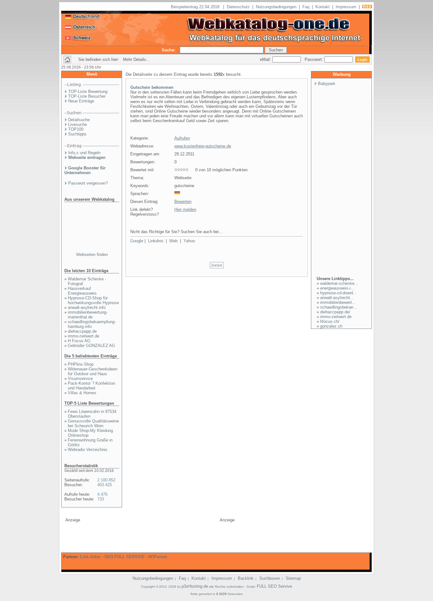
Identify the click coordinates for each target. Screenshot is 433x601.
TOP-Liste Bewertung (87, 91)
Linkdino (155, 240)
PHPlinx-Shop (81, 364)
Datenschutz (238, 6)
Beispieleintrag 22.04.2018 (196, 6)
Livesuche (77, 124)
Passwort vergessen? (88, 183)
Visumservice (80, 378)
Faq (305, 6)
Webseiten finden (92, 254)
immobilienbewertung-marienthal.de (87, 314)
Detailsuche (79, 119)
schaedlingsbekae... (338, 307)
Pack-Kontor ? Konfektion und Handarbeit (91, 385)
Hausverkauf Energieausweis (82, 291)
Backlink (246, 578)
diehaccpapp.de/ (335, 312)
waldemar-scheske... (339, 283)
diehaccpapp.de (82, 331)
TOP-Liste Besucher (87, 96)
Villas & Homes (82, 392)
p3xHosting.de (195, 586)
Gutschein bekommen (151, 87)
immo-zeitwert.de (83, 336)
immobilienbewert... (338, 302)
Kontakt (322, 6)
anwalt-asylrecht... (337, 297)
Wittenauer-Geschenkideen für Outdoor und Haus (92, 371)
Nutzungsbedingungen (276, 6)
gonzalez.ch (331, 326)
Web (173, 240)
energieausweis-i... (337, 288)
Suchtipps (77, 134)
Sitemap (293, 578)
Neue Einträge (81, 101)
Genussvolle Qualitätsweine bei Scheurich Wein (93, 423)
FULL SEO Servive (274, 586)
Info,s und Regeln (84, 152)
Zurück (216, 265)
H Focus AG (79, 340)
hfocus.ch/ (329, 321)
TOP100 (75, 129)
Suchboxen (269, 578)
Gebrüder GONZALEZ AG (91, 345)
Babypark (326, 83)
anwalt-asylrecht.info (87, 307)
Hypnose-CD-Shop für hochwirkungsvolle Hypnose (93, 300)
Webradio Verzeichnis (87, 449)
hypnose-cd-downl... (338, 293)
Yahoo (189, 240)
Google (136, 240)
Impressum (346, 6)
